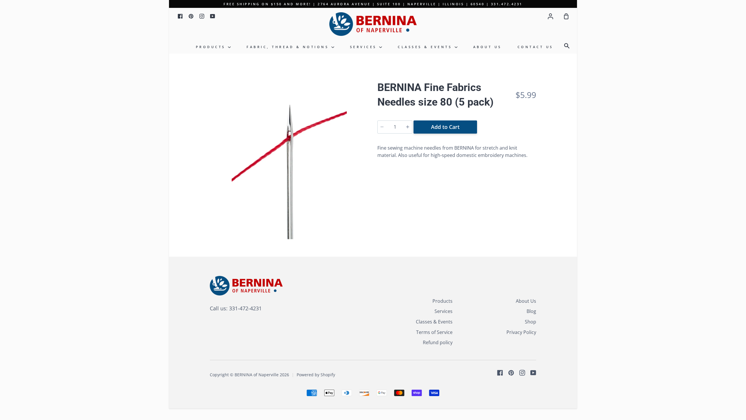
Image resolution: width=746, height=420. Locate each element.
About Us (487, 47)
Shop (530, 321)
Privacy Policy (521, 332)
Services (364, 47)
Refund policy (438, 342)
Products (212, 47)
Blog (531, 311)
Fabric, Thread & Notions (289, 47)
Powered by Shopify (316, 374)
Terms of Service (434, 332)
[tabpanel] (289, 159)
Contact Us (535, 47)
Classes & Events (426, 47)
